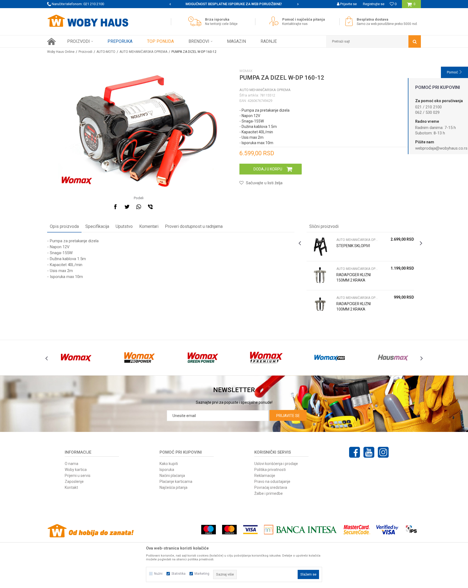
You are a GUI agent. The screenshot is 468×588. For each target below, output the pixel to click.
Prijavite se (288, 415)
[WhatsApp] (138, 206)
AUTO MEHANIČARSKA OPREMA (143, 52)
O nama (71, 463)
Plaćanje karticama (176, 481)
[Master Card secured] (356, 529)
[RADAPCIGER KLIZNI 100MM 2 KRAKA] (320, 305)
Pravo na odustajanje (272, 481)
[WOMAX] (77, 180)
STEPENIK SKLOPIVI (353, 246)
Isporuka (167, 469)
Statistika (178, 574)
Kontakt (71, 487)
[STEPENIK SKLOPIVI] (320, 247)
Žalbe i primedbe (268, 493)
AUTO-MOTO (105, 52)
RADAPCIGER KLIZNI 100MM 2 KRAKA (353, 306)
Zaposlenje (74, 481)
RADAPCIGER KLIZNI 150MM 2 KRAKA (353, 277)
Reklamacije (264, 475)
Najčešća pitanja (173, 487)
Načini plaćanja (172, 475)
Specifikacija (97, 226)
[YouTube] (368, 452)
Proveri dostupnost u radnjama (194, 226)
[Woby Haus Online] (87, 21)
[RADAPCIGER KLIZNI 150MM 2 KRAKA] (320, 276)
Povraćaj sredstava (270, 487)
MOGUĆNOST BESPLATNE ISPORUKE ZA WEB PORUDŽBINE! (234, 4)
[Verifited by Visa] (387, 529)
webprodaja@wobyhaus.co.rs (441, 148)
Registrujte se (373, 4)
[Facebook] (115, 206)
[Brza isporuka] (196, 21)
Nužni (158, 574)
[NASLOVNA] (51, 41)
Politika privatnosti (270, 469)
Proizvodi (85, 52)
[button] (373, 41)
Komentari (148, 226)
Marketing (201, 574)
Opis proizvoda (64, 226)
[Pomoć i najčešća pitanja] (275, 21)
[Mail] (162, 206)
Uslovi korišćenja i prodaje (276, 463)
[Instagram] (383, 452)
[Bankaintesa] (300, 529)
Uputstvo (124, 226)
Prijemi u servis (77, 475)
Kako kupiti (169, 463)
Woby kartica (76, 469)
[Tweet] (127, 206)
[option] (234, 4)
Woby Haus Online (60, 52)
